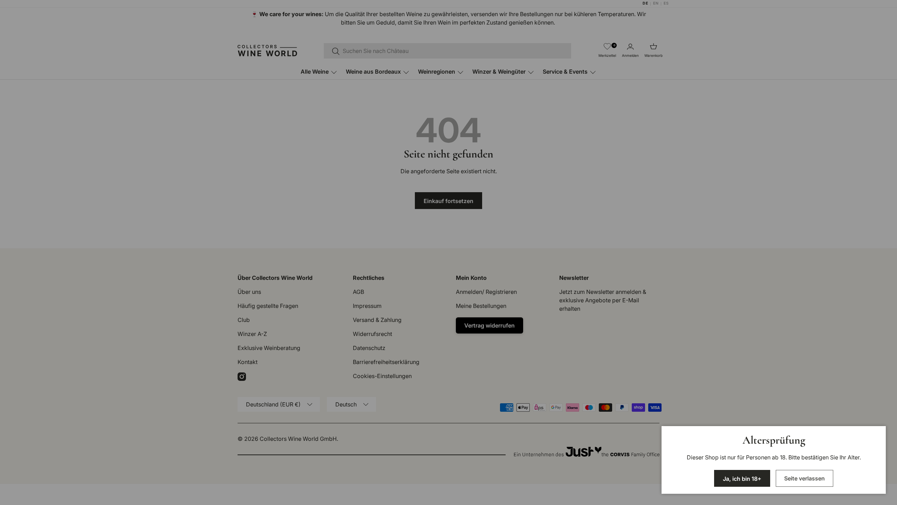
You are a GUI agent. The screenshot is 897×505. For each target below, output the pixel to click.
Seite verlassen (804, 478)
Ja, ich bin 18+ (742, 478)
